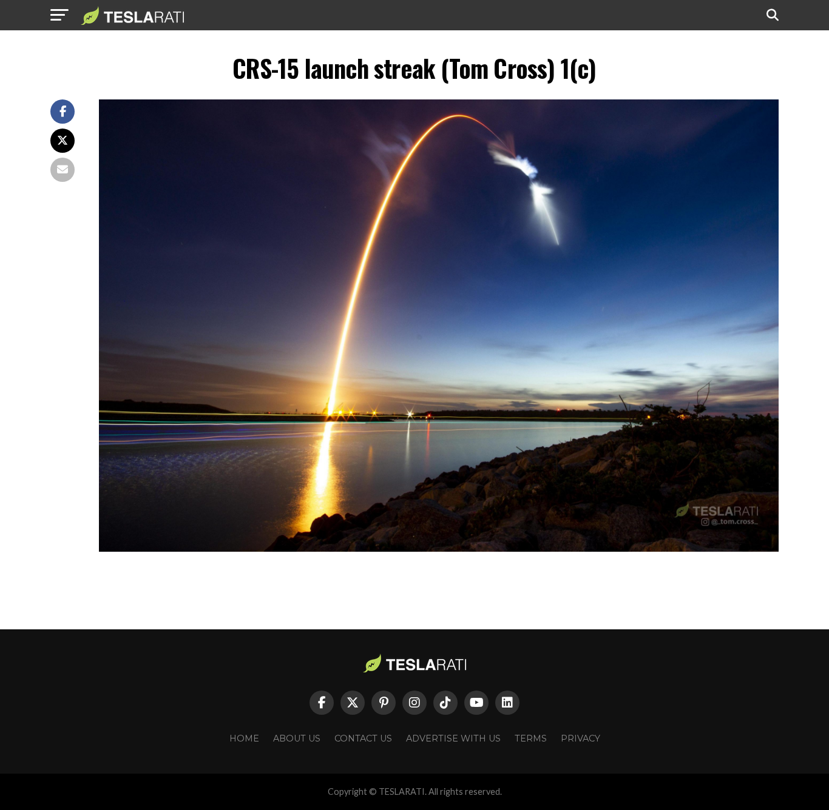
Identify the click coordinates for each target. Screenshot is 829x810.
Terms (531, 738)
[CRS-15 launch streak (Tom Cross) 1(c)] (439, 548)
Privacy (580, 738)
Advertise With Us (453, 738)
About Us (296, 738)
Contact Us (363, 738)
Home (244, 738)
